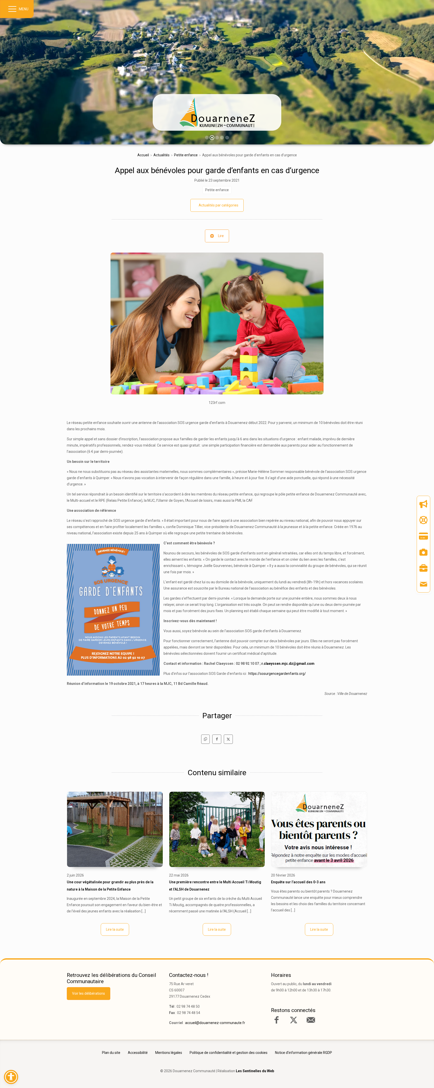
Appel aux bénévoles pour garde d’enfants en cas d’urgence (217, 170)
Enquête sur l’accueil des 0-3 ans (298, 882)
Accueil (143, 155)
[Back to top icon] (408, 1076)
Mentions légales (168, 1053)
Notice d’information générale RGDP (303, 1053)
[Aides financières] (423, 520)
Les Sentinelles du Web (255, 1071)
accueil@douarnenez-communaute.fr (215, 1023)
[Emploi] (423, 568)
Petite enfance (186, 155)
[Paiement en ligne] (423, 536)
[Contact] (423, 584)
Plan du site (111, 1053)
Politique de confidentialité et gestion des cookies (228, 1053)
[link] (217, 112)
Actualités (161, 155)
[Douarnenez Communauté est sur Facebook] (277, 1020)
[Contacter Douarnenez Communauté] (311, 1020)
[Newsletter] (423, 504)
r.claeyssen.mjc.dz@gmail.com (287, 664)
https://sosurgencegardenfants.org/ (277, 674)
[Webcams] (423, 552)
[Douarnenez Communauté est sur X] (294, 1020)
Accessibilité (138, 1053)
